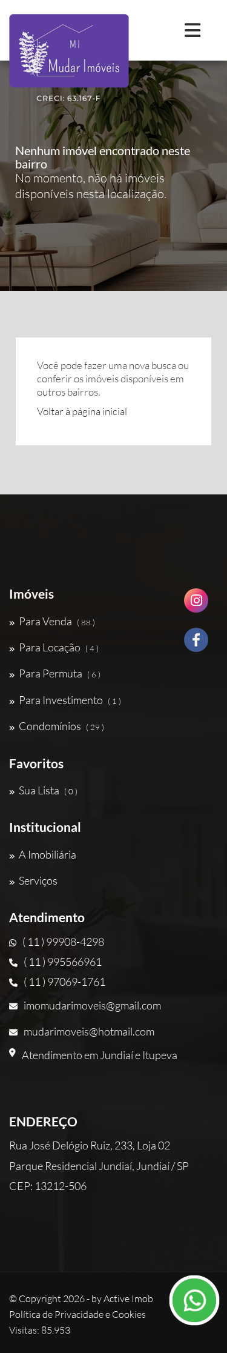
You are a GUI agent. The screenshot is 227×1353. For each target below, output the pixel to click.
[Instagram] (196, 605)
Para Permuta (59, 673)
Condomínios (61, 726)
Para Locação (59, 647)
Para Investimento (70, 699)
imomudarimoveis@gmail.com (92, 1005)
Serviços (38, 880)
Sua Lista (48, 790)
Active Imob (128, 1298)
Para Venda (57, 621)
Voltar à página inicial (82, 411)
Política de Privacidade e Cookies (77, 1314)
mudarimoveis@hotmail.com (89, 1031)
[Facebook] (196, 644)
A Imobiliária (47, 854)
